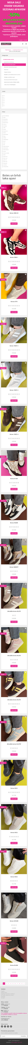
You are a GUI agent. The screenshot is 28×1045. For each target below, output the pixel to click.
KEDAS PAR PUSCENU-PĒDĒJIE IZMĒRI (11, 82)
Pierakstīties (23, 1036)
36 (3, 95)
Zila (4, 144)
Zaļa (4, 143)
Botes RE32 (14, 788)
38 (3, 99)
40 (3, 102)
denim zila (5, 156)
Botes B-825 (14, 478)
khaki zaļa (5, 161)
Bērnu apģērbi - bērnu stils (17, 1042)
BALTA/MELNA (6, 115)
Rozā (4, 141)
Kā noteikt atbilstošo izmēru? (7, 995)
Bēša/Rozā (5, 121)
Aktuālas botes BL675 (14, 700)
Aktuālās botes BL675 (14, 611)
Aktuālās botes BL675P (14, 744)
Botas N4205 (14, 523)
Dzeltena (5, 126)
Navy (4, 136)
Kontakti (25, 40)
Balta (4, 117)
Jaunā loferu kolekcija (9, 62)
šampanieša (5, 166)
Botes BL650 (14, 965)
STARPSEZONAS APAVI (18, 49)
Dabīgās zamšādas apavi (9, 77)
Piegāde (20, 40)
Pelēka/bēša (5, 139)
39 (3, 100)
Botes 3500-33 (14, 213)
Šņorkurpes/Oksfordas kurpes (10, 79)
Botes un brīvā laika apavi (9, 64)
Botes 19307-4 (14, 434)
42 (3, 105)
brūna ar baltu (6, 153)
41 (3, 104)
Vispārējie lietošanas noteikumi (8, 993)
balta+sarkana (6, 146)
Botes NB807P (14, 567)
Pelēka (4, 137)
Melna (4, 132)
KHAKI (4, 129)
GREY (4, 127)
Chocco (4, 124)
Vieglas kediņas (7, 72)
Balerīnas (6, 69)
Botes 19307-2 (14, 390)
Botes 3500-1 (14, 257)
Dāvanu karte (4, 992)
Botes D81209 (14, 921)
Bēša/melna (5, 122)
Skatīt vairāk (14, 223)
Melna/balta (5, 134)
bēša (4, 154)
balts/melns (5, 148)
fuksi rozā (5, 158)
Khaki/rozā (5, 131)
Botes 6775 (14, 301)
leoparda (5, 163)
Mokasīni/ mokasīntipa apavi (10, 67)
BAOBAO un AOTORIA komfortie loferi (12, 74)
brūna (4, 151)
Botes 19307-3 (14, 346)
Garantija (3, 996)
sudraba (5, 165)
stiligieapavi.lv (8, 49)
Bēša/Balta (5, 119)
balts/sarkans (6, 149)
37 (3, 97)
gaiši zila (5, 159)
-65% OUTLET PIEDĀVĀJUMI (9, 84)
